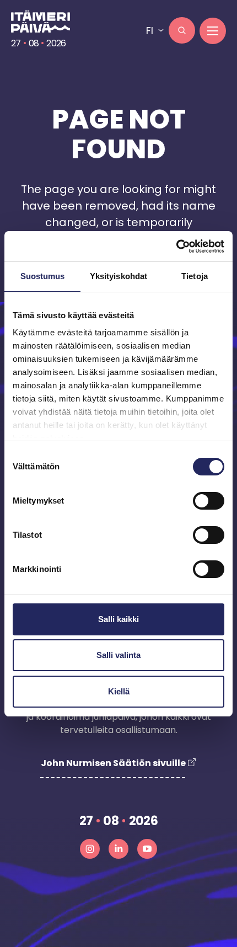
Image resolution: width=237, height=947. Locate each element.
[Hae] (182, 30)
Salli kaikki (118, 619)
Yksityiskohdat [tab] (118, 276)
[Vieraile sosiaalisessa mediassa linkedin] (118, 849)
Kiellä (119, 691)
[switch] (208, 501)
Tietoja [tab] (194, 276)
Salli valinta (118, 655)
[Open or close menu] (213, 31)
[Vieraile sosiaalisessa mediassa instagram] (90, 849)
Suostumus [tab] (42, 276)
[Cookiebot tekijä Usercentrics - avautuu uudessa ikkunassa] (176, 246)
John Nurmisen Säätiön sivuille (113, 763)
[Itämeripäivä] (45, 21)
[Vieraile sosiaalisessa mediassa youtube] (147, 849)
